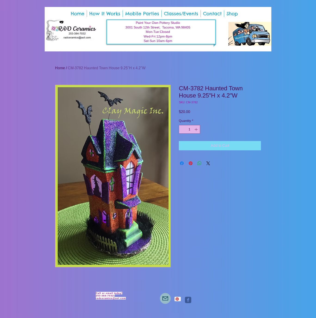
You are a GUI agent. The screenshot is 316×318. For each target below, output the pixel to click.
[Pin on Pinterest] (190, 163)
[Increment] (196, 129)
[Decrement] (182, 129)
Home (60, 68)
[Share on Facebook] (182, 163)
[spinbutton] (189, 129)
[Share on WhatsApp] (199, 163)
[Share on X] (208, 163)
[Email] (165, 298)
